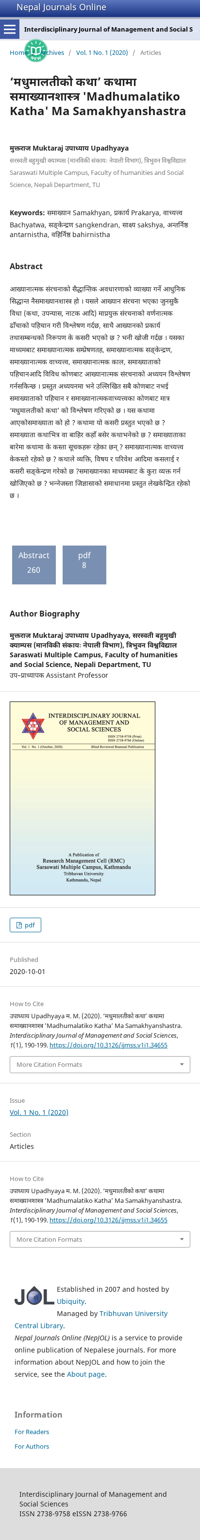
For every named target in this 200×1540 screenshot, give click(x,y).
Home (19, 52)
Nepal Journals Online (61, 7)
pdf (28, 925)
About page (86, 1374)
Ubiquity (70, 1301)
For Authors (32, 1446)
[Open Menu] (9, 29)
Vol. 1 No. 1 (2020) (102, 52)
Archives (52, 52)
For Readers (32, 1431)
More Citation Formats (49, 1064)
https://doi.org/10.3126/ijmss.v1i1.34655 (108, 1045)
